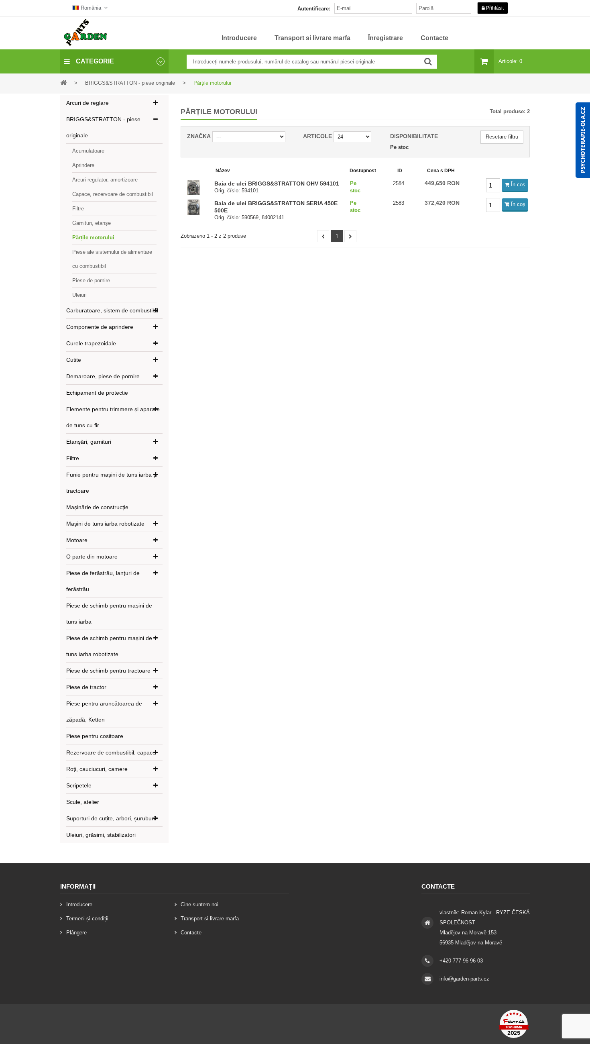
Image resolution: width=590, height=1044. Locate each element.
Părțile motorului (93, 237)
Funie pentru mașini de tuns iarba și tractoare (111, 482)
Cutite (73, 360)
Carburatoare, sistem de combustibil (112, 310)
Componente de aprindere (99, 327)
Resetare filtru (502, 137)
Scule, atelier (82, 802)
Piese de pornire (91, 280)
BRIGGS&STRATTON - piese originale (103, 127)
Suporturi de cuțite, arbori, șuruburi (110, 818)
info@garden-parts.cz (464, 979)
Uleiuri (79, 295)
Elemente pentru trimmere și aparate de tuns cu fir (113, 417)
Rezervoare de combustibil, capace (111, 752)
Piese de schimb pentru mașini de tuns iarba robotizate (109, 646)
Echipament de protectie (97, 392)
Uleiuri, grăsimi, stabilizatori (101, 835)
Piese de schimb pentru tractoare (108, 670)
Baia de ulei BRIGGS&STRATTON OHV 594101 (276, 183)
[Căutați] (428, 62)
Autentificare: (313, 8)
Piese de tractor (86, 687)
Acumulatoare (88, 151)
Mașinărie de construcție (97, 507)
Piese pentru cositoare (94, 736)
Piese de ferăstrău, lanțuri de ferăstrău (103, 581)
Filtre (78, 209)
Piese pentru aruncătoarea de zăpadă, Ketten (104, 711)
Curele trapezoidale (91, 343)
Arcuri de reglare (87, 103)
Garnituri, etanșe (91, 223)
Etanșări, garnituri (88, 441)
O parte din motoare (92, 556)
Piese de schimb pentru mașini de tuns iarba (109, 613)
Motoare (76, 540)
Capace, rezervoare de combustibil (112, 194)
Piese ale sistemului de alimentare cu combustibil (112, 259)
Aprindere (83, 165)
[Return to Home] (63, 82)
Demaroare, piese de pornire (103, 376)
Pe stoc (399, 147)
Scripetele (79, 785)
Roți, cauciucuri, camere (97, 769)
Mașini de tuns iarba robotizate (105, 523)
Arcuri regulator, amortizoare (105, 180)
